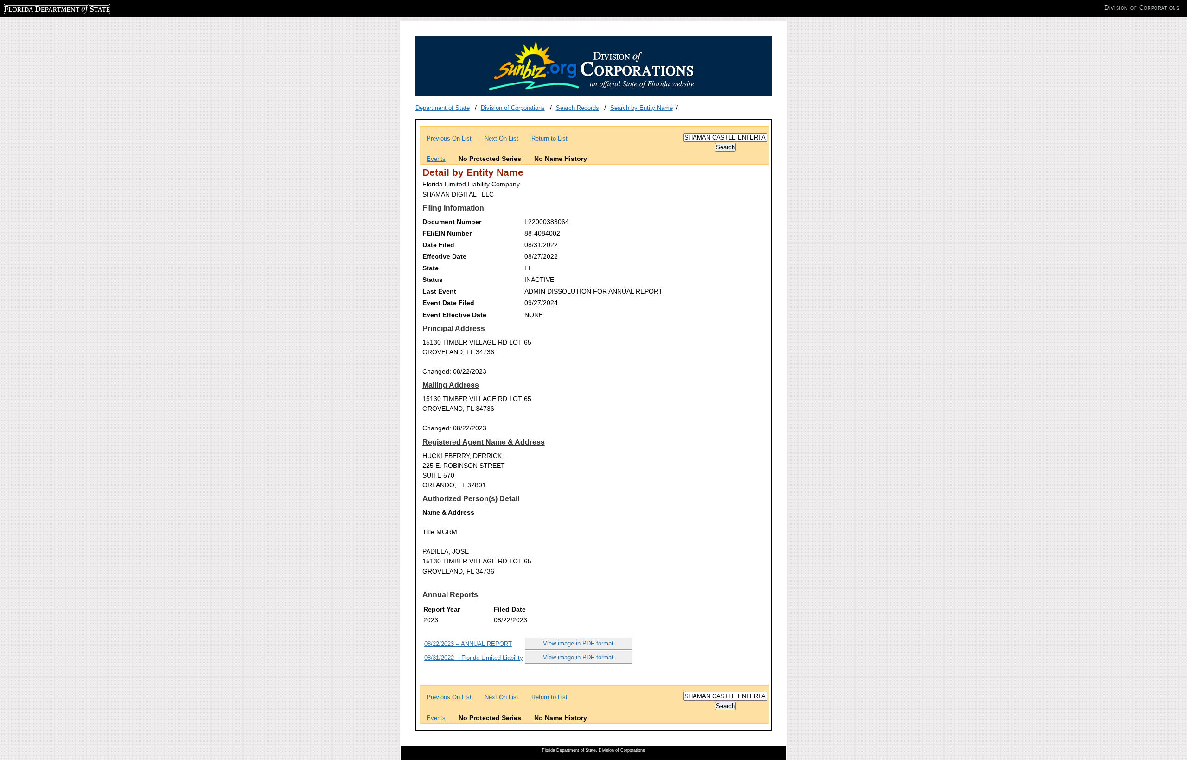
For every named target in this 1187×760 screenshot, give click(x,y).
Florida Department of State (41, 7)
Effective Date (444, 256)
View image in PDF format (578, 643)
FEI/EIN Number (447, 233)
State (430, 268)
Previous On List (449, 138)
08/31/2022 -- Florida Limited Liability (473, 657)
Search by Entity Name (641, 107)
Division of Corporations (513, 107)
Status (432, 279)
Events (436, 158)
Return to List (549, 138)
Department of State (442, 107)
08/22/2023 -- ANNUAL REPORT (468, 643)
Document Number (451, 221)
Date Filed (438, 245)
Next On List (501, 138)
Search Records (577, 107)
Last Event (439, 291)
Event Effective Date (454, 315)
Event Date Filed (448, 303)
